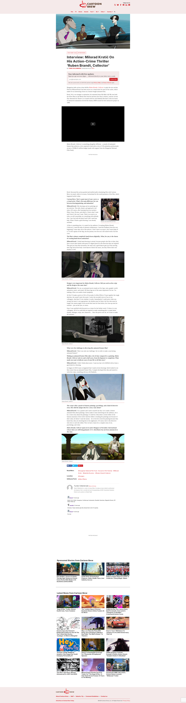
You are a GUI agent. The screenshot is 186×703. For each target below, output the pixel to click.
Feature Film (72, 53)
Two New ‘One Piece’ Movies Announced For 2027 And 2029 (67, 673)
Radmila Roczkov (89, 473)
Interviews (81, 53)
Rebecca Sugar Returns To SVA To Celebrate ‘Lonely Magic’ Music (117, 577)
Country (109, 11)
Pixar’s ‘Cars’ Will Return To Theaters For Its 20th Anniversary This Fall (117, 632)
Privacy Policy (97, 82)
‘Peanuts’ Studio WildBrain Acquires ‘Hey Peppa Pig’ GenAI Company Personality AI (67, 654)
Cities (102, 11)
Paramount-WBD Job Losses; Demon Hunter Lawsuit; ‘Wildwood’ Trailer (116, 674)
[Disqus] (93, 513)
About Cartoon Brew (62, 696)
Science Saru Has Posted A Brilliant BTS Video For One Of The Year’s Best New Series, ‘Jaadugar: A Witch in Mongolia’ (68, 633)
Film (72, 11)
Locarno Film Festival (105, 471)
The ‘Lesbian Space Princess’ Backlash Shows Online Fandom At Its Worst (93, 610)
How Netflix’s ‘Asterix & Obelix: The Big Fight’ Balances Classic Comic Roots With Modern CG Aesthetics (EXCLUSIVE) (67, 579)
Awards (86, 11)
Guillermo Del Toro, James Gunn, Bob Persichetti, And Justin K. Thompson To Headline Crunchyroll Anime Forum (117, 611)
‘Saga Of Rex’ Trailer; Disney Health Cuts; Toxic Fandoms (66, 610)
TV (76, 11)
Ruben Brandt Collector (103, 473)
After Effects (83, 479)
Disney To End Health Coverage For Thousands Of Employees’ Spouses (92, 654)
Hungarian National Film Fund (88, 471)
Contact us (104, 696)
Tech (91, 11)
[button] (93, 124)
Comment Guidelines (92, 696)
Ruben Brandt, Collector (96, 87)
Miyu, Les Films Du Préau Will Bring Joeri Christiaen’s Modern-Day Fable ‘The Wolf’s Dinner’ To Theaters (92, 633)
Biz (97, 11)
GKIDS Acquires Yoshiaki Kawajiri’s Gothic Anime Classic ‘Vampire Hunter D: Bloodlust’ (116, 654)
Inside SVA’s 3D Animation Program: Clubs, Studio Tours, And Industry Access (93, 578)
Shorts (80, 11)
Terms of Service (107, 82)
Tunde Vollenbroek (75, 68)
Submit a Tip (79, 696)
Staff (72, 696)
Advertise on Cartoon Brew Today (65, 700)
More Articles (92, 486)
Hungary (81, 476)
